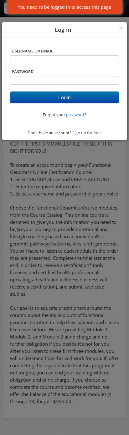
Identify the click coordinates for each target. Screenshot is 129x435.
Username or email (32, 51)
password (75, 114)
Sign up (79, 133)
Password (23, 71)
